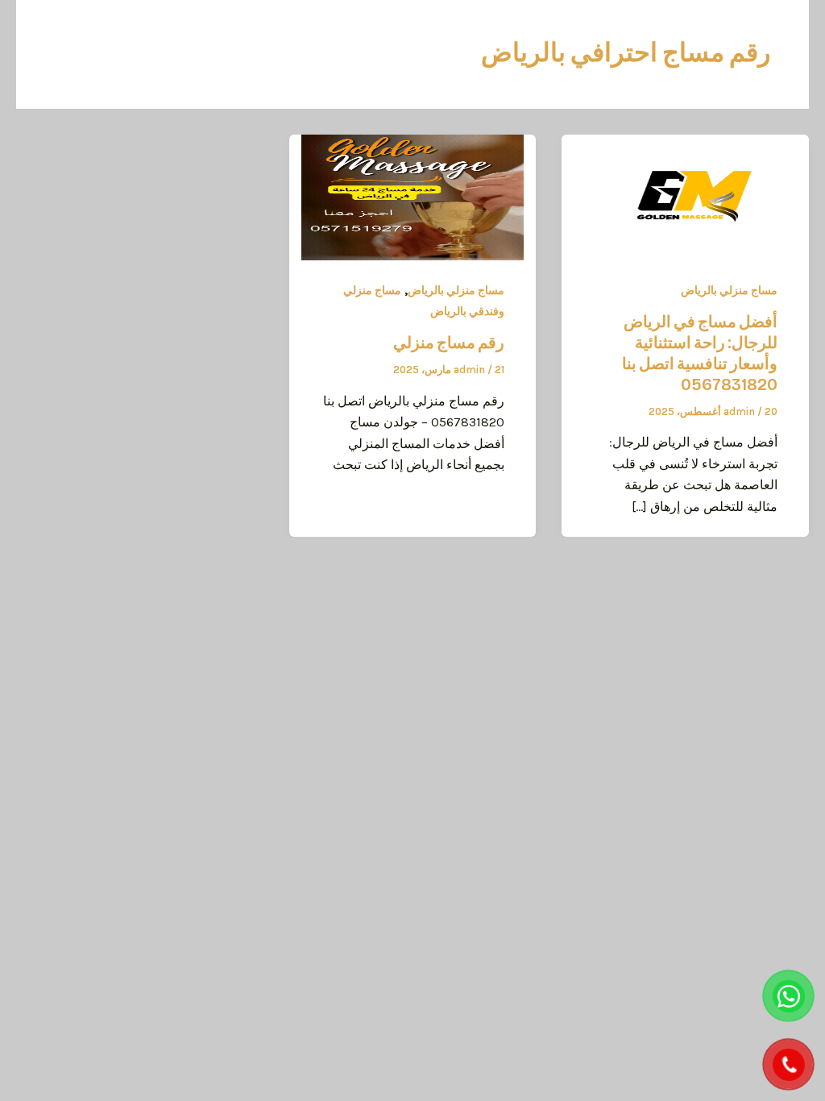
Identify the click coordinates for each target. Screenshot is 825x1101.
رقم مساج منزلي (448, 342)
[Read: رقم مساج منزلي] (412, 196)
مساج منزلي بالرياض (729, 290)
